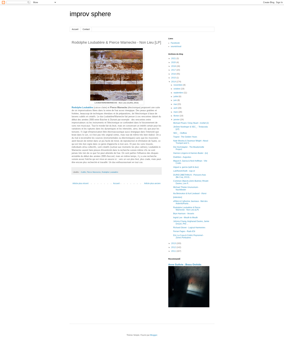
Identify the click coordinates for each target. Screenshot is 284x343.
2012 (173, 247)
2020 (173, 62)
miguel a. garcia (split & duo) (186, 167)
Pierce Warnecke (94, 172)
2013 (173, 243)
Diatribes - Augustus (182, 157)
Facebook (175, 43)
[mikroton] (177, 197)
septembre (179, 93)
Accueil (75, 29)
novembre (178, 85)
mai (175, 104)
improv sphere (90, 13)
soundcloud (176, 46)
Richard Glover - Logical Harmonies (189, 227)
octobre (177, 89)
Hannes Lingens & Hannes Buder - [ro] (190, 153)
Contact (86, 29)
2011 (173, 251)
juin (175, 100)
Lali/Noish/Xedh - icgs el (184, 171)
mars (176, 112)
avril (176, 108)
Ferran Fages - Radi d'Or (184, 231)
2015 (173, 78)
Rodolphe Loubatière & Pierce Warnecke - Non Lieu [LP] (186, 208)
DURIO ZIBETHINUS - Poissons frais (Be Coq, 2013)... (189, 176)
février (177, 116)
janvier (177, 119)
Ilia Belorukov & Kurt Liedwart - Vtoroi (189, 193)
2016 (173, 74)
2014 (173, 82)
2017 (173, 70)
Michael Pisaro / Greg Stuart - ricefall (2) (191, 123)
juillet (176, 96)
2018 (173, 66)
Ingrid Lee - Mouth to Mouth (185, 217)
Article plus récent (80, 183)
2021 (173, 58)
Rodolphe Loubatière (82, 107)
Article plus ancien (152, 183)
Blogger (153, 335)
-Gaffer (83, 172)
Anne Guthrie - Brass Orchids (184, 264)
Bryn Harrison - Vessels (183, 213)
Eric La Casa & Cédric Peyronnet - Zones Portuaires (188, 236)
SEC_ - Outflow (180, 133)
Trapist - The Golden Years (185, 137)
